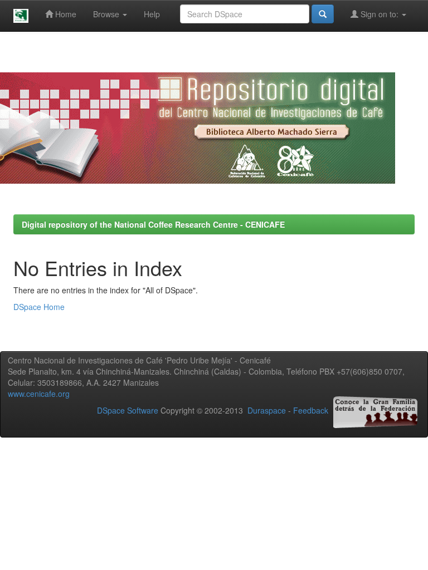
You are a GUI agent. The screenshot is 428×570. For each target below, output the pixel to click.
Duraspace (266, 410)
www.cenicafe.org (39, 393)
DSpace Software (127, 410)
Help (152, 13)
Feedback (310, 410)
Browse (107, 13)
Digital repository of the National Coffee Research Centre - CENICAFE (153, 224)
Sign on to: (379, 13)
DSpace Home (39, 306)
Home (64, 13)
